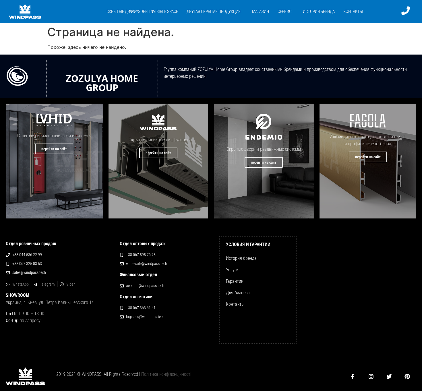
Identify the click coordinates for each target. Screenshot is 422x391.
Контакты (353, 11)
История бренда (241, 258)
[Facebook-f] (352, 376)
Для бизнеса (238, 292)
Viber (70, 284)
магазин (260, 11)
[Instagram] (371, 376)
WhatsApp (20, 284)
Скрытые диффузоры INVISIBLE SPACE (142, 11)
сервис (284, 11)
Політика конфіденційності (166, 374)
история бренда (319, 11)
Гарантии (234, 281)
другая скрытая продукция (214, 11)
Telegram (47, 284)
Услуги (232, 269)
